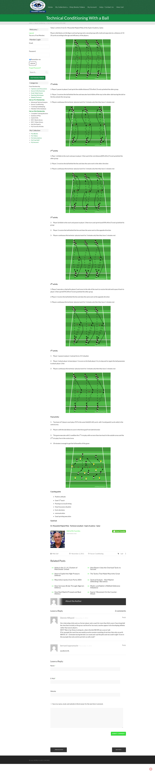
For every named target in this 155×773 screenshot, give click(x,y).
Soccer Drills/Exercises (38, 91)
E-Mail (53, 678)
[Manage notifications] (150, 769)
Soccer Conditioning (96, 554)
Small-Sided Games (37, 93)
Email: (31, 43)
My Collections (61, 7)
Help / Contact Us (106, 7)
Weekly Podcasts (36, 97)
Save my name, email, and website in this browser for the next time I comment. (77, 704)
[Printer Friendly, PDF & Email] (119, 531)
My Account (92, 7)
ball (122, 554)
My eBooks (34, 133)
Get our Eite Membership (37, 111)
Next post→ (119, 749)
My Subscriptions (36, 138)
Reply (124, 617)
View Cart (120, 7)
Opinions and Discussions (39, 89)
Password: (32, 51)
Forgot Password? (35, 68)
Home (50, 7)
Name (52, 666)
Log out (31, 33)
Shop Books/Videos (77, 7)
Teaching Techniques (37, 95)
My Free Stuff (35, 140)
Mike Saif (55, 554)
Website (53, 691)
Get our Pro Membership (36, 100)
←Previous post (58, 749)
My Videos (34, 136)
